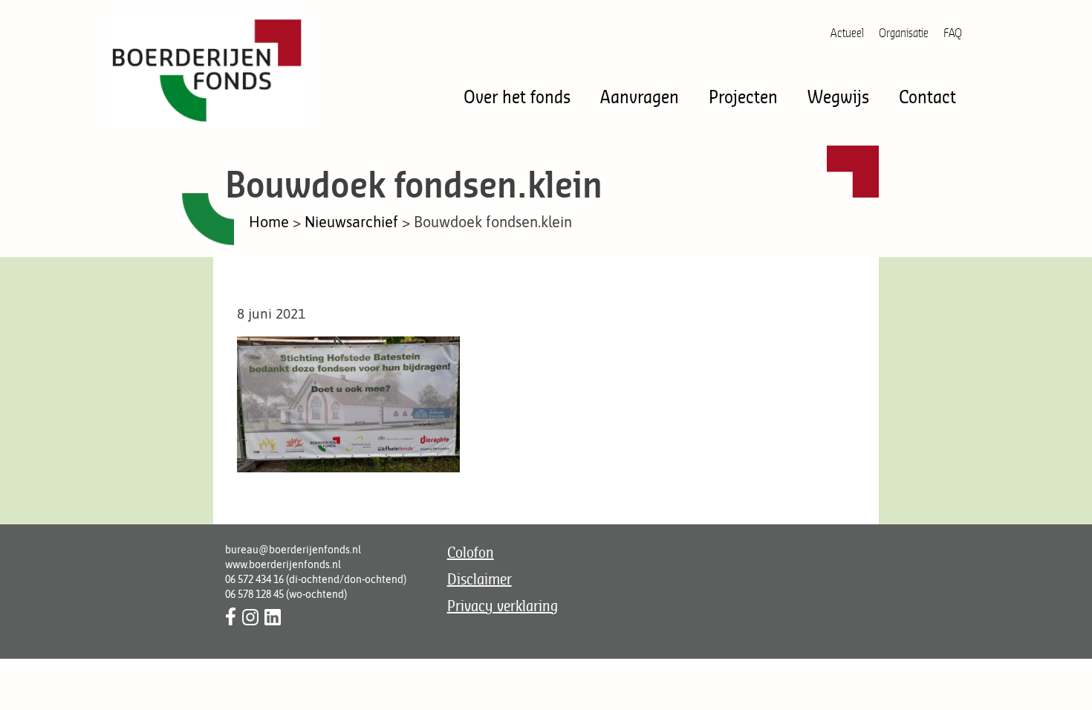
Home (269, 221)
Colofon (470, 552)
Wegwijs (838, 96)
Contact (927, 96)
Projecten (743, 96)
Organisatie (904, 33)
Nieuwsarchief (351, 221)
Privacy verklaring (502, 606)
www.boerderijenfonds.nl (283, 564)
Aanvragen (639, 96)
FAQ (952, 33)
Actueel (847, 33)
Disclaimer (479, 579)
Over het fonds (517, 96)
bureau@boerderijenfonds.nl (293, 550)
